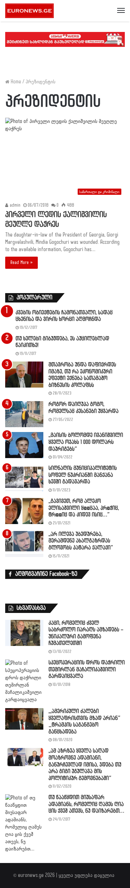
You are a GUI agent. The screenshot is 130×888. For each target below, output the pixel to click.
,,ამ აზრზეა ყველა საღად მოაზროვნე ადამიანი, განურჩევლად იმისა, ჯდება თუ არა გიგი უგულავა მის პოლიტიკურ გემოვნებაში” (85, 764)
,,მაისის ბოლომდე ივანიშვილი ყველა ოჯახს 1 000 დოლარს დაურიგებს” (86, 442)
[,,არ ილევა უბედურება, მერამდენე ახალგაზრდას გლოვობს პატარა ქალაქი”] (24, 544)
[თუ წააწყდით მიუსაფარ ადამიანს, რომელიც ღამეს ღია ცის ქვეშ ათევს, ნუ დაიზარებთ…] (24, 823)
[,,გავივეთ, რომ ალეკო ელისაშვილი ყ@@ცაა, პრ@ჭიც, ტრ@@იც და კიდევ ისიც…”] (24, 511)
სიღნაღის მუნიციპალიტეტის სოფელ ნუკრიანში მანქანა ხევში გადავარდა (83, 475)
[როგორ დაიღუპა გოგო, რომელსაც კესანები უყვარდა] (24, 414)
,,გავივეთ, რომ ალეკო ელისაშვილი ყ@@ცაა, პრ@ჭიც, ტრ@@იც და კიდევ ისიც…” (84, 508)
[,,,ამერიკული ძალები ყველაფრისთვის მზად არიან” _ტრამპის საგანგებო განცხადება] (24, 719)
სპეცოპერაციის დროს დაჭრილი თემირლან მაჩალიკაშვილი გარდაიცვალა (87, 669)
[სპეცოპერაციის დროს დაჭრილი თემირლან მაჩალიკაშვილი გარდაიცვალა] (24, 681)
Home (15, 81)
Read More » (21, 262)
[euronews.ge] (29, 10)
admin (14, 205)
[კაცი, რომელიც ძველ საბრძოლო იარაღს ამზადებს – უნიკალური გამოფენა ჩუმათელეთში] (24, 633)
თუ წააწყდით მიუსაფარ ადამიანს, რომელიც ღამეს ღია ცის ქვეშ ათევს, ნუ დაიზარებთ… (86, 804)
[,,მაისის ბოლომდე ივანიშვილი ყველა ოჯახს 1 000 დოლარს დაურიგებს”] (24, 445)
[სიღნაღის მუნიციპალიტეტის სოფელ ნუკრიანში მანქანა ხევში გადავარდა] (24, 478)
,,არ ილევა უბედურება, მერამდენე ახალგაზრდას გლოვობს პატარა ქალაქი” (81, 541)
